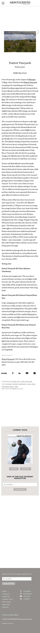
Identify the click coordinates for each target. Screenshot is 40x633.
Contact (5, 607)
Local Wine (31, 384)
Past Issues (6, 602)
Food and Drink (26, 381)
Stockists (6, 594)
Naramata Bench (8, 386)
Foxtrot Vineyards (30, 82)
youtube (26, 596)
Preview (14, 468)
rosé (16, 245)
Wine (16, 386)
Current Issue (7, 599)
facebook (27, 591)
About (4, 591)
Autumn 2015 (15, 381)
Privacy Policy (7, 623)
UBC (27, 130)
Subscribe (25, 468)
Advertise (6, 596)
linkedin (26, 599)
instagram (27, 594)
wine (17, 88)
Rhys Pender (23, 73)
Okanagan (32, 79)
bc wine (9, 384)
